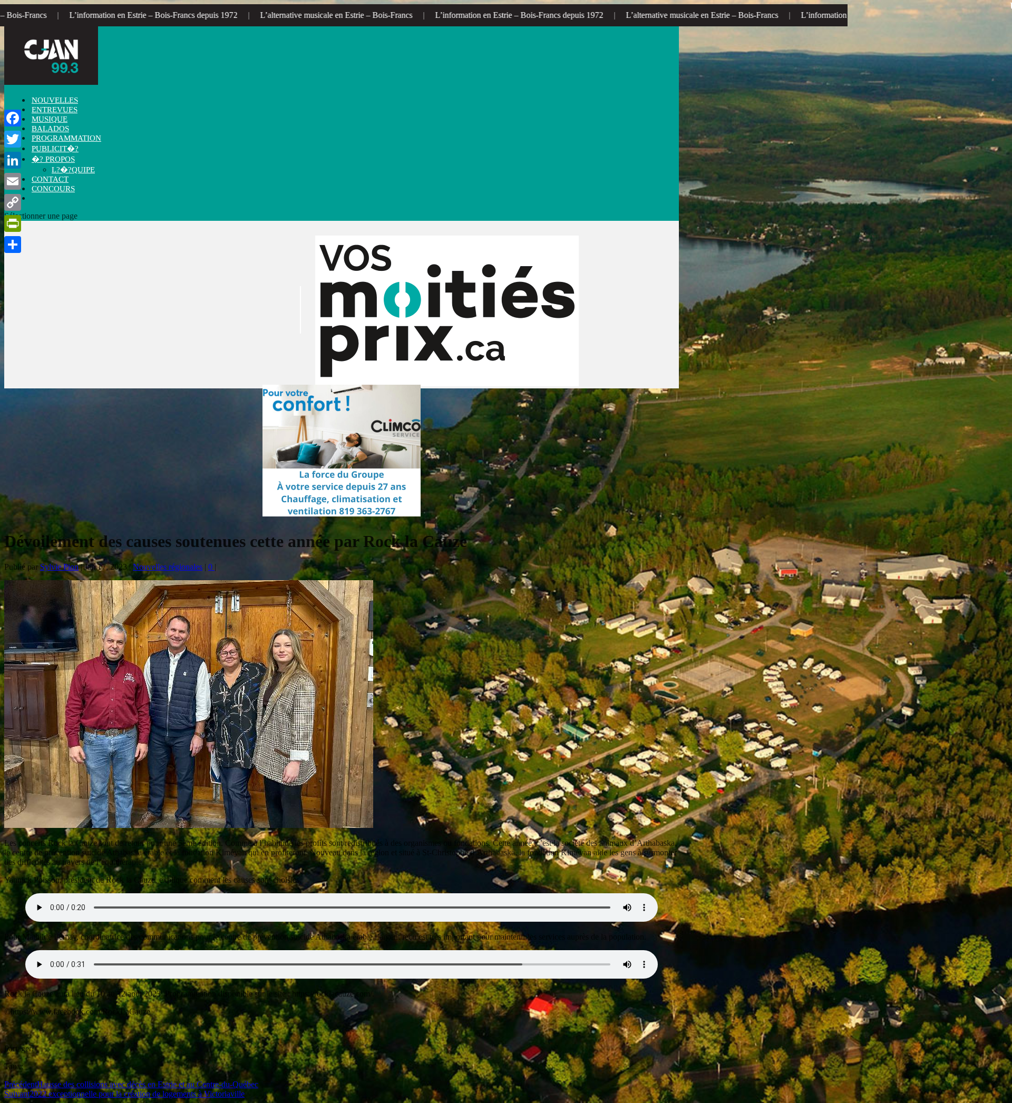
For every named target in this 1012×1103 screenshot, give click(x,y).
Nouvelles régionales (167, 566)
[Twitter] (12, 139)
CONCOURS (53, 188)
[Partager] (12, 244)
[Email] (12, 181)
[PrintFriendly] (12, 223)
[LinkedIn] (12, 160)
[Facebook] (12, 118)
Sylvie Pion (59, 566)
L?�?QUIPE (73, 169)
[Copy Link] (12, 202)
